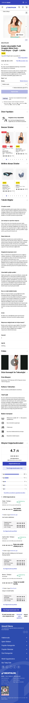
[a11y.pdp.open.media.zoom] (14, 26)
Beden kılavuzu (24, 81)
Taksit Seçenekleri (23, 57)
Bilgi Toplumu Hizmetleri (18, 682)
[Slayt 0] (6, 159)
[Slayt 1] (8, 159)
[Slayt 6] (18, 159)
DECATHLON (5, 43)
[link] (14, 464)
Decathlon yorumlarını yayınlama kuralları (14, 492)
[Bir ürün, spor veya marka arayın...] (19, 7)
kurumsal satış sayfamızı (19, 616)
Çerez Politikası (16, 680)
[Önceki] (2, 159)
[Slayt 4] (14, 159)
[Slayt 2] (10, 159)
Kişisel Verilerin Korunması (19, 678)
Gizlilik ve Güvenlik (5, 682)
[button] (26, 12)
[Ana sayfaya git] (11, 7)
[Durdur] (23, 2)
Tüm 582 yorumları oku (19, 60)
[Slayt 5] (16, 159)
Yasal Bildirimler (4, 680)
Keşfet (8, 2)
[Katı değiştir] (27, 112)
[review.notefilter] (26, 474)
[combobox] (14, 84)
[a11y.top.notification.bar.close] (26, 2)
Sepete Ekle (14, 91)
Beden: (3, 81)
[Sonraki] (26, 159)
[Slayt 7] (20, 159)
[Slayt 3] (12, 159)
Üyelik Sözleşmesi (5, 678)
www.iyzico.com (17, 676)
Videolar (21, 34)
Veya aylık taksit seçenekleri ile (10, 56)
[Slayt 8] (22, 159)
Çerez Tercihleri (4, 683)
